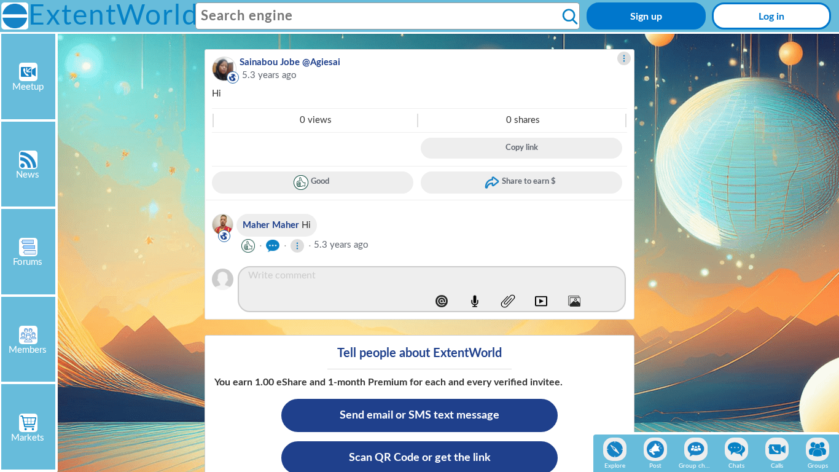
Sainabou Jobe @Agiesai (290, 62)
